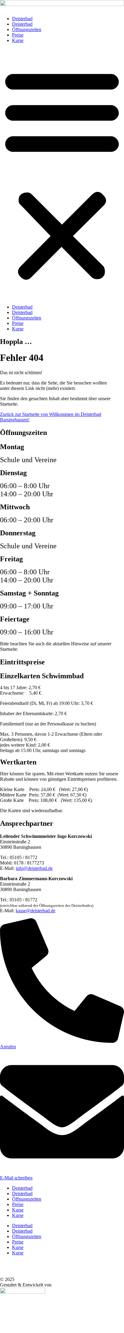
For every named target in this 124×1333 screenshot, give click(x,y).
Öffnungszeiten (26, 29)
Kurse (17, 40)
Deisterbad (22, 18)
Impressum (11, 1273)
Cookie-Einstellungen (21, 1263)
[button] (62, 174)
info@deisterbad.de (34, 868)
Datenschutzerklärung (22, 1268)
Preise (17, 34)
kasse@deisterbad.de (35, 910)
